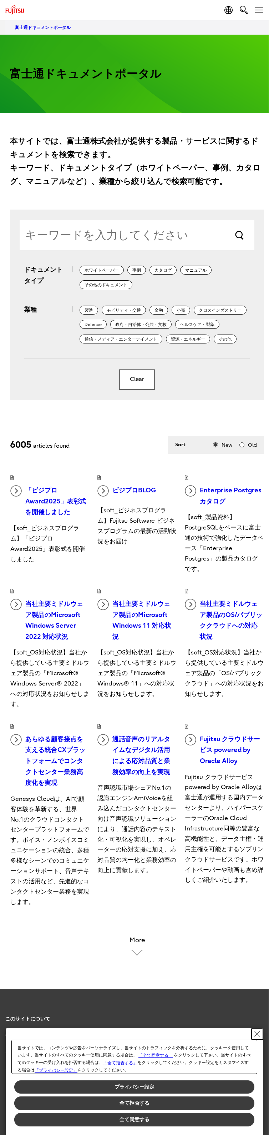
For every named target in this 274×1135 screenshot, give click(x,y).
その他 (225, 339)
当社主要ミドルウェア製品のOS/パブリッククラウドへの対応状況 (231, 620)
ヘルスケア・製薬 (197, 324)
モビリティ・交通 (124, 310)
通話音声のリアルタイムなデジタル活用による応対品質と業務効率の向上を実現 (141, 755)
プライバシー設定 (134, 1087)
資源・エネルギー (188, 339)
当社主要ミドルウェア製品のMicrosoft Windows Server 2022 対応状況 (54, 620)
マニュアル (196, 270)
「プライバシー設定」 (56, 1070)
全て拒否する (134, 1103)
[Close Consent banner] (257, 1034)
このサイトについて (27, 1019)
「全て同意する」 (155, 1055)
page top (256, 1012)
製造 (89, 310)
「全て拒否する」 (120, 1062)
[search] (244, 10)
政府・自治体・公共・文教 (141, 324)
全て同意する (134, 1119)
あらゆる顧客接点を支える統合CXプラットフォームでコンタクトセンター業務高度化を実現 (55, 761)
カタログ (163, 270)
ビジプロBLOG (134, 490)
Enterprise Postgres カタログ (231, 496)
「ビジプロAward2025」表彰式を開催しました (55, 501)
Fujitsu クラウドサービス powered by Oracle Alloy (230, 750)
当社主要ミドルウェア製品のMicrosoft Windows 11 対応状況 (141, 620)
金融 (158, 310)
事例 (136, 270)
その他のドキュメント (106, 284)
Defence (93, 324)
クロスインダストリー (220, 310)
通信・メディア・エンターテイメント (121, 339)
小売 (181, 310)
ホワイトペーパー (102, 270)
